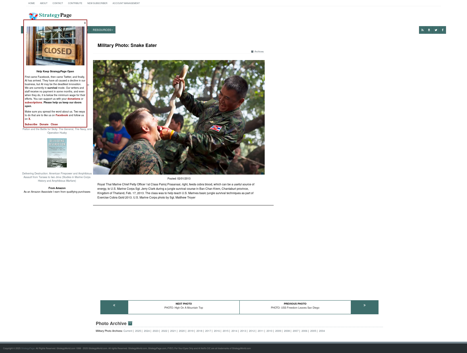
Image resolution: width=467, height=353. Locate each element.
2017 (208, 331)
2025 (138, 331)
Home (31, 3)
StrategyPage (28, 348)
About (43, 3)
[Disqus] (239, 251)
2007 (296, 331)
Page (55, 17)
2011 (261, 331)
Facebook (62, 115)
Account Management (126, 3)
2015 (226, 331)
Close (54, 124)
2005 (313, 331)
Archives (259, 51)
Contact (58, 3)
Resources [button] (102, 30)
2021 (173, 331)
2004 (322, 331)
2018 (199, 331)
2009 (278, 331)
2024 (147, 331)
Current (128, 331)
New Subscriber (97, 3)
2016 (217, 331)
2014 (234, 331)
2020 (182, 331)
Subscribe (31, 124)
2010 (269, 331)
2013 (243, 331)
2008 (287, 331)
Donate (44, 124)
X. (29, 119)
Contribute (75, 3)
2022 (164, 331)
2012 (252, 331)
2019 (191, 331)
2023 (156, 331)
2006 (304, 331)
